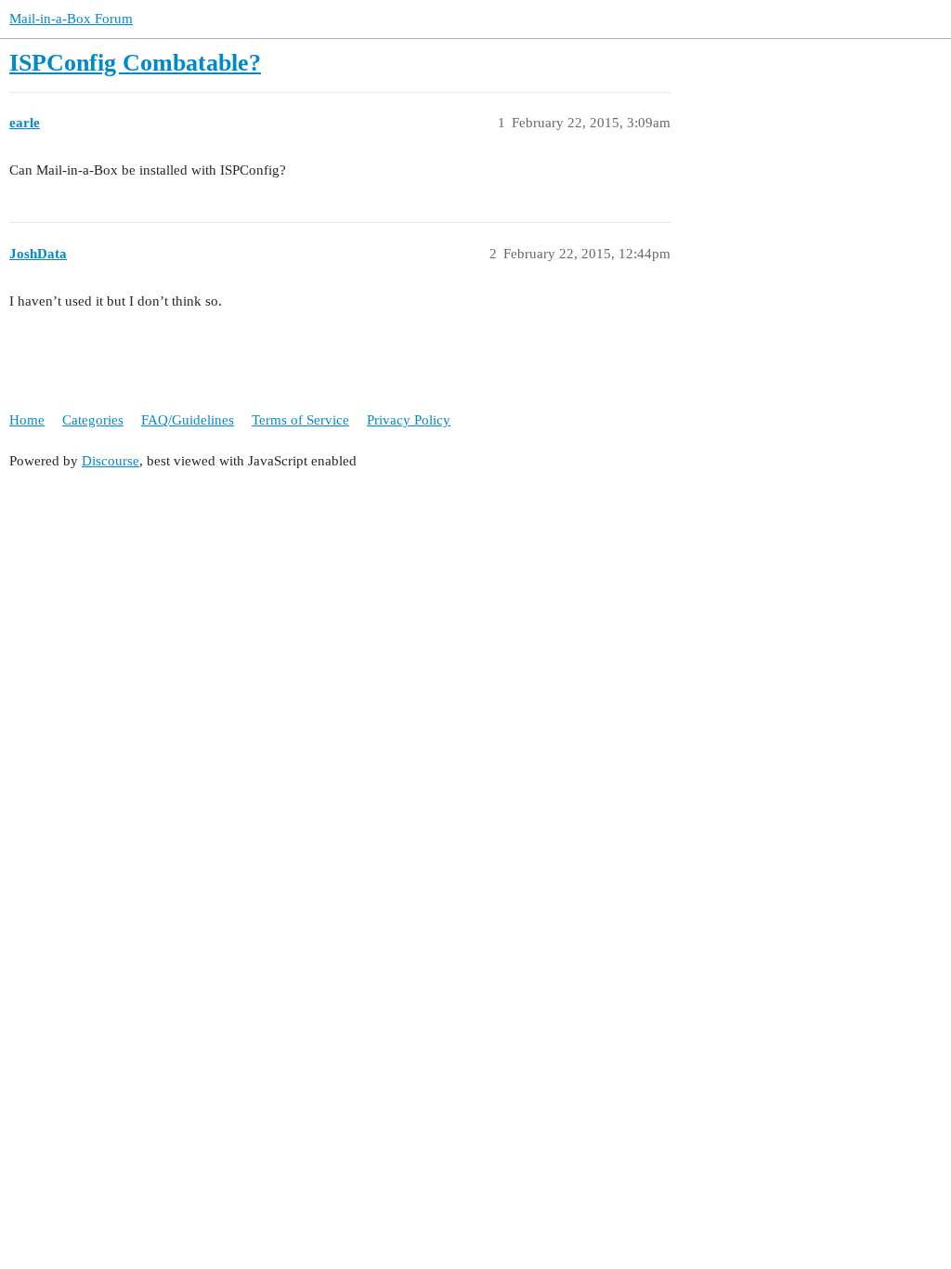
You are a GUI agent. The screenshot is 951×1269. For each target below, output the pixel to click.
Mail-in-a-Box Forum (71, 18)
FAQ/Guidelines (187, 419)
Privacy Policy (408, 419)
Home (27, 419)
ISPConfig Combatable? (135, 62)
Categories (93, 419)
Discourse (110, 460)
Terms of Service (300, 419)
